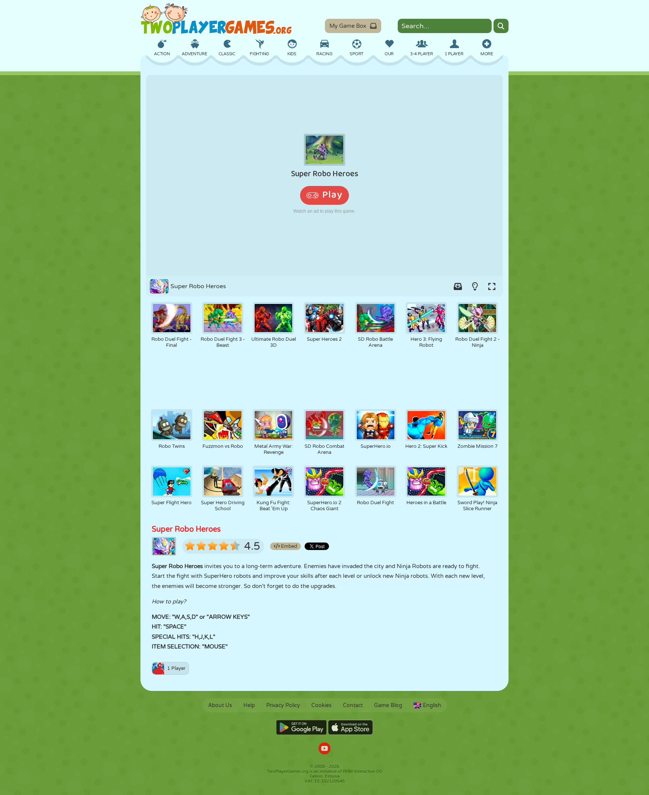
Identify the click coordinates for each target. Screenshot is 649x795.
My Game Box (347, 26)
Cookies (321, 705)
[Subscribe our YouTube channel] (324, 749)
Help (249, 705)
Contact (353, 705)
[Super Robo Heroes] (324, 175)
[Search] (501, 26)
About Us (220, 705)
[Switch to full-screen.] (491, 286)
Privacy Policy (283, 705)
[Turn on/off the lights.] (474, 286)
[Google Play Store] (301, 727)
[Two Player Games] (216, 19)
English (432, 705)
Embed (288, 546)
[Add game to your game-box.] (457, 286)
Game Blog (388, 705)
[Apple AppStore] (350, 727)
